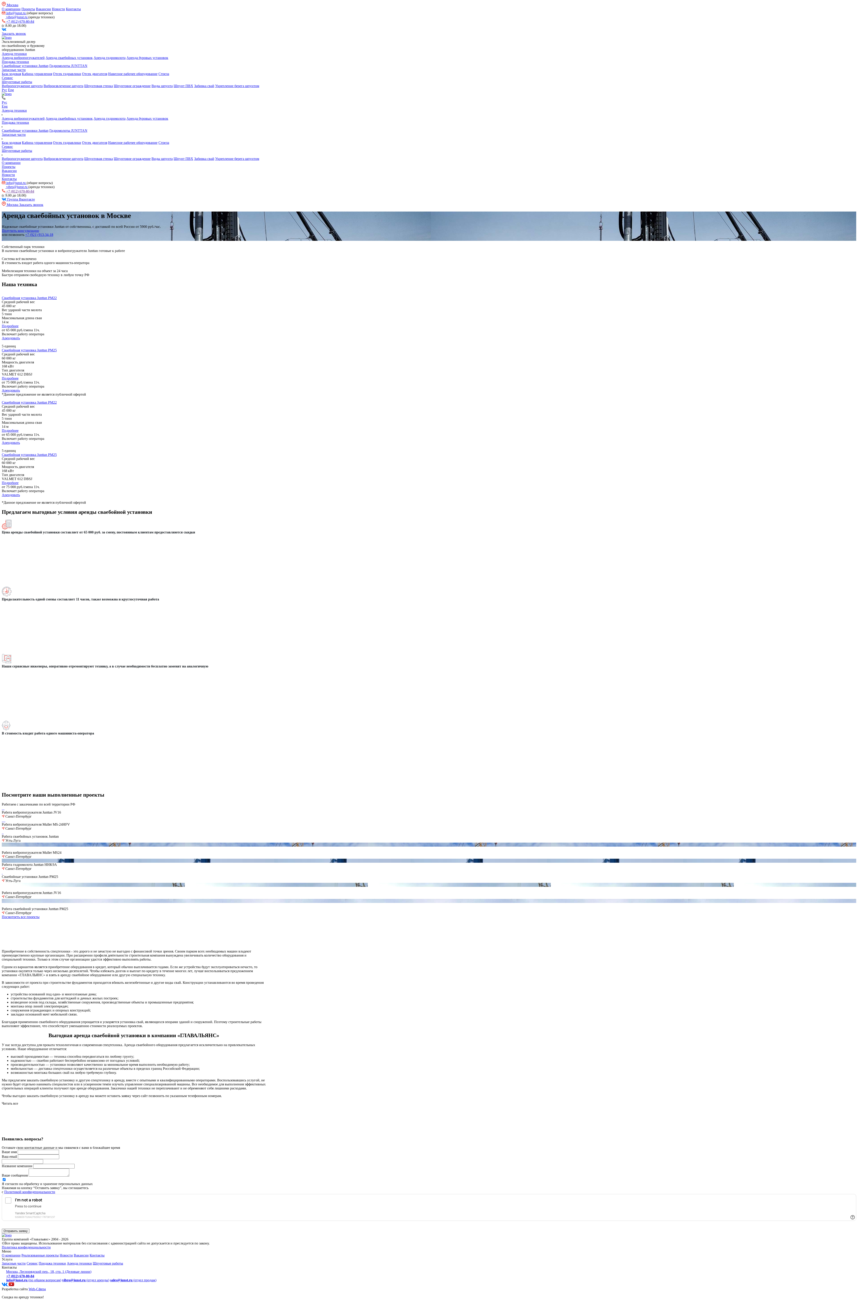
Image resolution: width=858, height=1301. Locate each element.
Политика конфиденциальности (26, 1247)
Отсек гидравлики (67, 74)
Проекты (28, 9)
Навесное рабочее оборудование (133, 74)
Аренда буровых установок (147, 58)
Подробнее (10, 326)
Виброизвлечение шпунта (63, 86)
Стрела (163, 74)
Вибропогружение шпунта (22, 86)
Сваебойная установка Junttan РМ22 (29, 298)
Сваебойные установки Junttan (25, 66)
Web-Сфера (37, 1289)
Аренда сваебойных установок (69, 58)
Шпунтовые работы (17, 82)
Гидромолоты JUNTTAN (68, 66)
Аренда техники (14, 54)
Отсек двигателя (94, 74)
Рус (4, 90)
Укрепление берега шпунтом (237, 86)
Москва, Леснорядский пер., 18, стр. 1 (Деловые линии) (48, 1272)
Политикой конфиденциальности (29, 1192)
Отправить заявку (16, 1231)
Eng (11, 90)
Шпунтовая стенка (98, 86)
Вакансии (43, 9)
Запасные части (14, 70)
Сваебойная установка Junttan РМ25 (29, 350)
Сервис (7, 78)
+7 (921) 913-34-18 (39, 235)
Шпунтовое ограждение (132, 86)
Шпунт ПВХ (183, 86)
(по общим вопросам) (33, 1280)
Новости (58, 9)
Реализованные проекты (40, 1255)
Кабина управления (37, 74)
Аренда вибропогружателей (23, 58)
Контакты (73, 9)
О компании (11, 9)
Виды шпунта (162, 86)
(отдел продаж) (133, 1280)
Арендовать (11, 338)
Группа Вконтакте (20, 199)
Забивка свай (204, 86)
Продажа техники (15, 62)
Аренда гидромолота (110, 58)
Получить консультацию (20, 231)
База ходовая (11, 74)
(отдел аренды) (85, 1280)
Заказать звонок (14, 34)
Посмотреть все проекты (21, 917)
